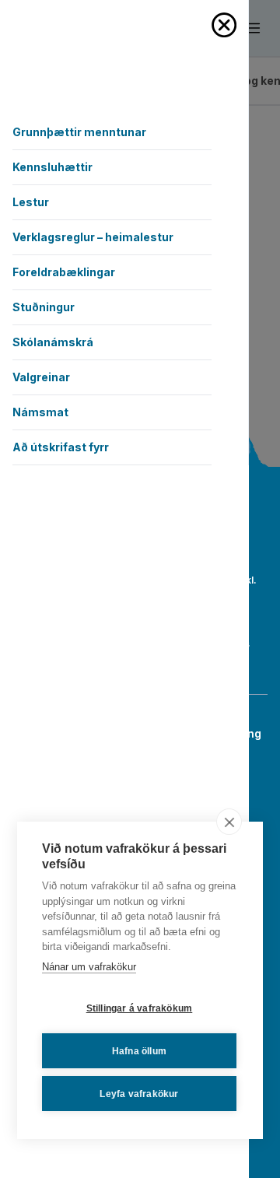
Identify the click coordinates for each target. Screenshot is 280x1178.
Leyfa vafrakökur (139, 1094)
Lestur (30, 202)
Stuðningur (43, 307)
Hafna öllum (139, 1051)
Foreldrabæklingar (63, 272)
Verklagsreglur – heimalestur (92, 237)
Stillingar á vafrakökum (139, 1008)
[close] (229, 821)
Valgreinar (41, 377)
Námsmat (40, 412)
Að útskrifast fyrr (60, 447)
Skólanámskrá (52, 342)
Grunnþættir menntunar (79, 131)
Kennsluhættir (52, 167)
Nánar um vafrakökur (89, 967)
